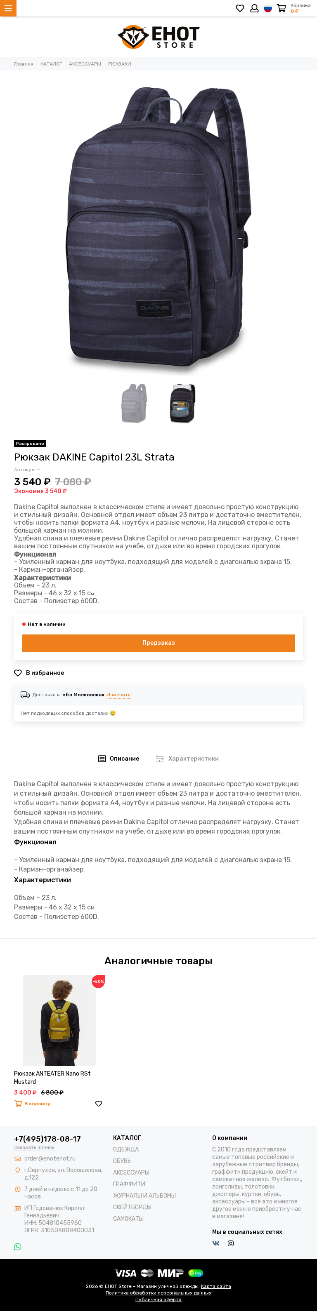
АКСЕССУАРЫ (131, 1172)
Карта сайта (216, 1286)
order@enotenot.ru (50, 1158)
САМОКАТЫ (128, 1218)
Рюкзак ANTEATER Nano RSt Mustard (52, 1077)
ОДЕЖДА (126, 1149)
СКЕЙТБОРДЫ (132, 1207)
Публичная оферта (158, 1299)
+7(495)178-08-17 (47, 1139)
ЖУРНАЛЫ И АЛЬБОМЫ (144, 1195)
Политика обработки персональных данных (158, 1293)
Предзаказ (158, 642)
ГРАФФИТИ (129, 1184)
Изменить (118, 695)
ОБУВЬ (122, 1161)
